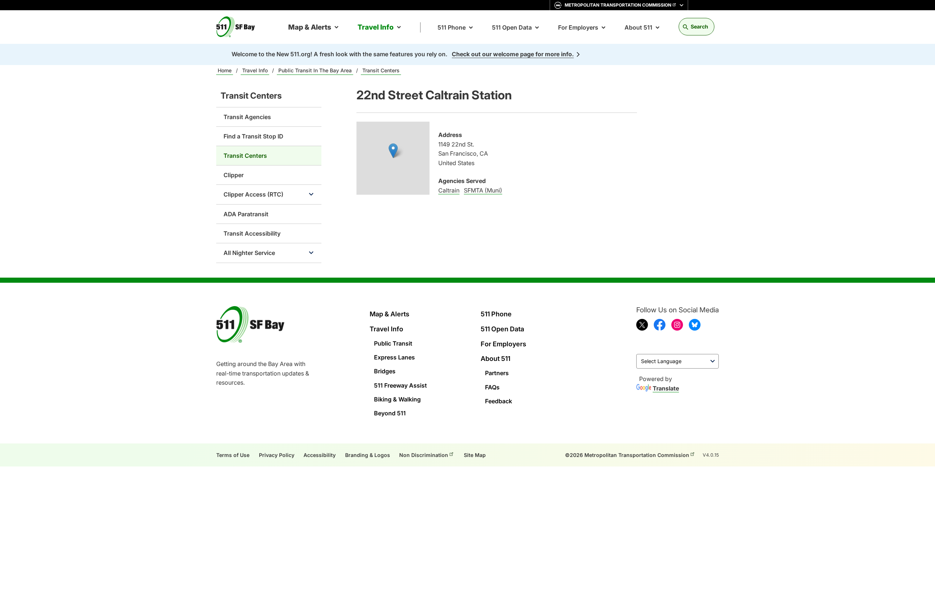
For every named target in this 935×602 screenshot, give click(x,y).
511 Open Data (512, 27)
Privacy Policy (276, 455)
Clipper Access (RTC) (253, 194)
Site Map (475, 455)
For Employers (578, 27)
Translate (666, 388)
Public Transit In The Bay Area (315, 70)
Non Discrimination (423, 455)
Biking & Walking (397, 399)
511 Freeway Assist (400, 385)
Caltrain (448, 190)
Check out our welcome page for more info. (513, 54)
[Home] (238, 27)
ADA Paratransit (246, 214)
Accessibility (320, 455)
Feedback (498, 401)
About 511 (638, 27)
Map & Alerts (309, 27)
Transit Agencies (247, 117)
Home (225, 70)
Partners (497, 373)
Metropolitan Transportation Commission (618, 5)
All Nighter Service (249, 252)
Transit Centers (381, 70)
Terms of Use (232, 455)
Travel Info (376, 27)
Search (699, 26)
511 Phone (452, 27)
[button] (393, 150)
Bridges (385, 371)
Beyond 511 (390, 413)
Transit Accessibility (252, 233)
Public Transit (393, 343)
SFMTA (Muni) (483, 190)
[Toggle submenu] (311, 194)
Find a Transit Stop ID (253, 136)
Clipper (234, 175)
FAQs (492, 387)
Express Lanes (394, 357)
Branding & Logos (367, 455)
